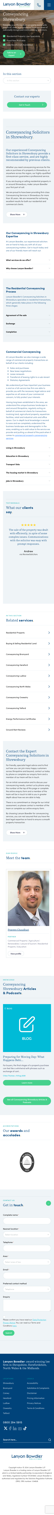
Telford (6, 1413)
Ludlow (6, 1403)
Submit (9, 1332)
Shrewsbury (8, 1383)
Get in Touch (24, 104)
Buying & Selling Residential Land (21, 643)
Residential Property (15, 632)
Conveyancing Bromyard (17, 654)
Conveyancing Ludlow (16, 675)
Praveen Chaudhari (18, 929)
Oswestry (7, 1408)
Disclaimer (32, 1393)
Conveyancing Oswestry (17, 697)
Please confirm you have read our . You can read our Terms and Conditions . (24, 1322)
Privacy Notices (34, 1403)
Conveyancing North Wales (18, 686)
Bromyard (7, 1388)
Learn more (27, 1082)
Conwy (6, 1393)
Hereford (7, 1398)
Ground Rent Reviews (15, 729)
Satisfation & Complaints (38, 1388)
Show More (15, 214)
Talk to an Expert (11, 54)
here (14, 1325)
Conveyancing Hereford (17, 665)
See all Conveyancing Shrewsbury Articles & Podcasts (27, 1101)
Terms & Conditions (35, 1408)
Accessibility (32, 1383)
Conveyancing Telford (16, 708)
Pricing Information (35, 1398)
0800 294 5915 (12, 1422)
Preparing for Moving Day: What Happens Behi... (23, 1058)
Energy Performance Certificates (21, 719)
